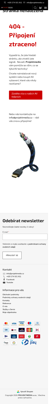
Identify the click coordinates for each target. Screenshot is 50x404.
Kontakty (6, 300)
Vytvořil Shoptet (26, 392)
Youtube (9, 282)
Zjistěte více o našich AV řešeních (24, 95)
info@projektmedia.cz (35, 3)
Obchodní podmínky (11, 294)
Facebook (10, 279)
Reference (7, 303)
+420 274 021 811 (14, 3)
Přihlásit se (12, 255)
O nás (5, 306)
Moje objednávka (9, 312)
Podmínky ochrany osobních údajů (17, 297)
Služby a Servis (9, 309)
